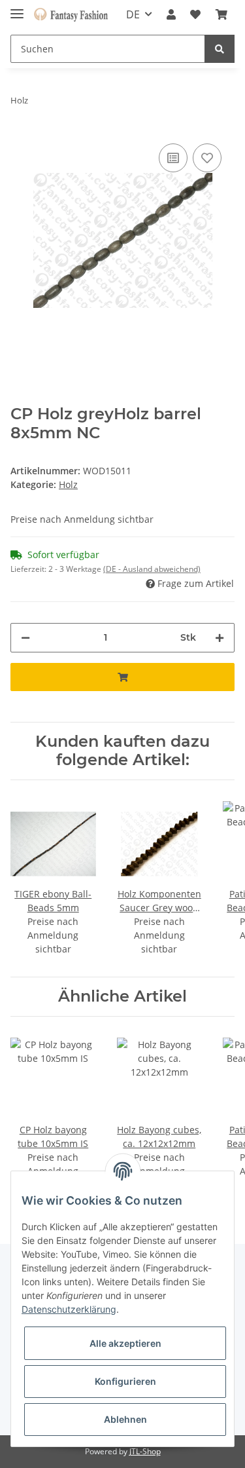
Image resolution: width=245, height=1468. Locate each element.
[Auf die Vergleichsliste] (173, 157)
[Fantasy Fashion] (71, 14)
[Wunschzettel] (195, 14)
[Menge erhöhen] (219, 638)
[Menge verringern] (25, 638)
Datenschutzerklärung (69, 1309)
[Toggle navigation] (17, 8)
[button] (171, 14)
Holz (68, 484)
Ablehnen (125, 1419)
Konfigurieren (125, 1381)
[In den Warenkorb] (122, 677)
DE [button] (133, 14)
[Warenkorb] (221, 14)
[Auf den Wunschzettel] (207, 157)
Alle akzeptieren (125, 1343)
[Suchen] (219, 49)
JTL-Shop (145, 1451)
